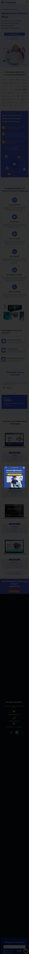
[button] (23, 467)
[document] (14, 477)
